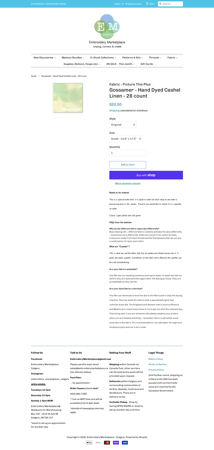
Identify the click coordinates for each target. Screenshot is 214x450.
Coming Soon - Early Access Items (48, 4)
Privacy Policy (156, 369)
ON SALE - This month (119, 63)
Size (112, 132)
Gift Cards (147, 63)
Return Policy (156, 359)
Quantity (114, 146)
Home (34, 76)
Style (112, 118)
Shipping (114, 110)
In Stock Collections (102, 57)
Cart (152, 4)
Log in (117, 4)
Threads (154, 57)
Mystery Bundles (72, 57)
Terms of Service (158, 364)
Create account (133, 4)
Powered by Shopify (136, 437)
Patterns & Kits (131, 57)
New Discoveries (44, 57)
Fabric (171, 57)
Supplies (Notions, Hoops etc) (81, 63)
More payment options (128, 183)
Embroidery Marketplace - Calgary (106, 437)
